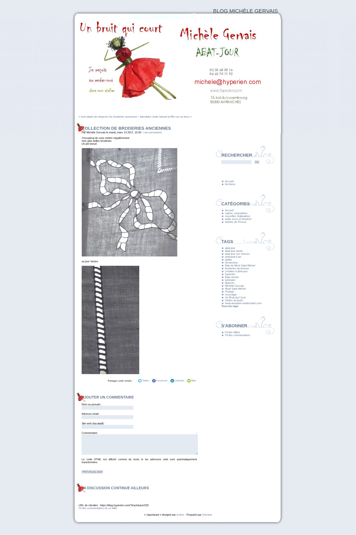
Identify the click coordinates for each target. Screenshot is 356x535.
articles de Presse (235, 221)
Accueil (229, 181)
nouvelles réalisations (237, 216)
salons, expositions (236, 213)
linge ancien (232, 277)
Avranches (231, 262)
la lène (180, 514)
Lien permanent (153, 132)
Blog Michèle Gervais (245, 11)
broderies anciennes (237, 268)
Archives (230, 184)
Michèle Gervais (234, 285)
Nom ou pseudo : (92, 404)
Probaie (229, 291)
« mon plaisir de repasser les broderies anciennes (108, 116)
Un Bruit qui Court (235, 297)
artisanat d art (233, 256)
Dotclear (207, 514)
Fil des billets (232, 332)
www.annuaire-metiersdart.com (243, 303)
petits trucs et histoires (238, 219)
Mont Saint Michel (235, 288)
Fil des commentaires (237, 335)
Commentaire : (139, 432)
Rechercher (236, 155)
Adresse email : (91, 413)
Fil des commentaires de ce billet (98, 508)
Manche (229, 282)
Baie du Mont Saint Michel (240, 265)
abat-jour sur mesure (237, 253)
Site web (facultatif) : (93, 423)
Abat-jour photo (234, 250)
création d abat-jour (236, 271)
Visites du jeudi (233, 300)
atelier (228, 259)
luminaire (230, 280)
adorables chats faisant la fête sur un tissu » (166, 116)
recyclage (231, 294)
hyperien (230, 274)
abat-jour (230, 248)
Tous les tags (229, 306)
